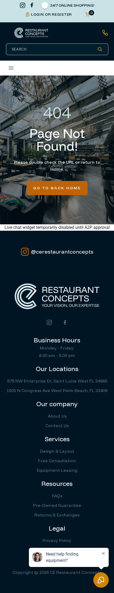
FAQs (57, 495)
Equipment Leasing (57, 470)
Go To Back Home (57, 188)
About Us (57, 416)
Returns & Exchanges (57, 515)
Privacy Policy (57, 540)
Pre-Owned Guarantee (57, 505)
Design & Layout (57, 451)
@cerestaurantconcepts (62, 251)
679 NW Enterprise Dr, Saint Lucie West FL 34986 (57, 381)
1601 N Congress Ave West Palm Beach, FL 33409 (57, 390)
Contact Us (57, 425)
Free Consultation (57, 460)
